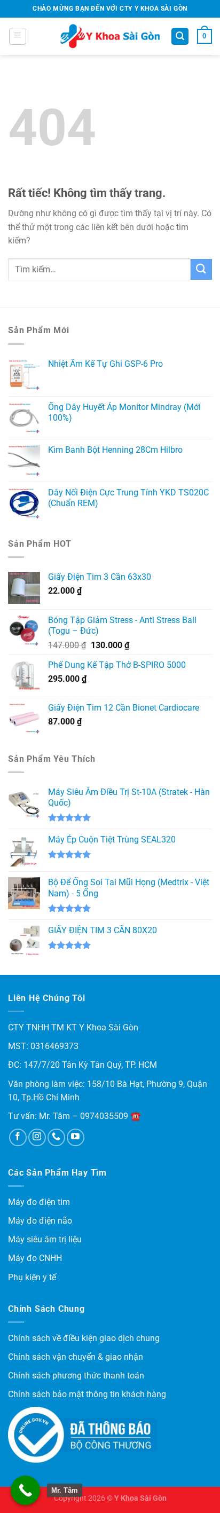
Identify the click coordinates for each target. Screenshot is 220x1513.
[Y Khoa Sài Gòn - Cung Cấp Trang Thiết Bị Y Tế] (110, 36)
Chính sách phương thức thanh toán (76, 1375)
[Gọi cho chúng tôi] (56, 1137)
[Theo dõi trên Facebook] (18, 1137)
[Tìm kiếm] (179, 36)
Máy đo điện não (40, 1221)
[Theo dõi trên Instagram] (37, 1137)
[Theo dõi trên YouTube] (75, 1137)
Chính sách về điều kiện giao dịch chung (84, 1338)
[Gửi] (201, 269)
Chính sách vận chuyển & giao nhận (75, 1357)
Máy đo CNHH (35, 1258)
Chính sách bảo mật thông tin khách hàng (87, 1394)
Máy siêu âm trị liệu (45, 1239)
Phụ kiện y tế (32, 1277)
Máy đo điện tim (39, 1202)
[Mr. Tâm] (25, 1490)
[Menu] (17, 36)
